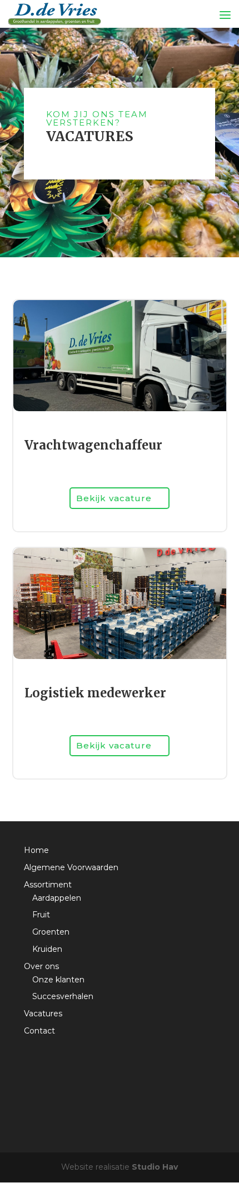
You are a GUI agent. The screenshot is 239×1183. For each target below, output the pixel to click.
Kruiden (47, 949)
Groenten (50, 932)
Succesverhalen (62, 996)
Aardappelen (56, 898)
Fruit (41, 915)
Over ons (41, 966)
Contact (39, 1031)
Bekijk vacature (114, 498)
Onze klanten (58, 980)
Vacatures (43, 1014)
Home (36, 850)
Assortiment (48, 885)
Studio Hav (155, 1167)
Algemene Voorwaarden (71, 867)
